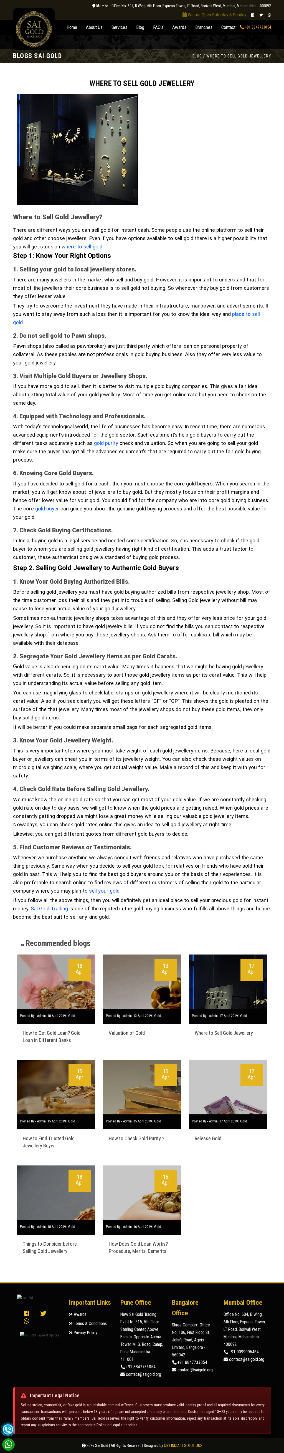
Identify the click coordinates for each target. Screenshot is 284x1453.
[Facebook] (252, 15)
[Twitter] (261, 15)
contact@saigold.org (143, 1374)
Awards (179, 27)
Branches (203, 27)
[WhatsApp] (269, 15)
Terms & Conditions (90, 1323)
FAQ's (158, 27)
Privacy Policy (85, 1332)
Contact (228, 27)
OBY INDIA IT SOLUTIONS (183, 1445)
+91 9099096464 (243, 1351)
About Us (94, 27)
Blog (140, 27)
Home (74, 27)
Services (119, 27)
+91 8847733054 (257, 27)
